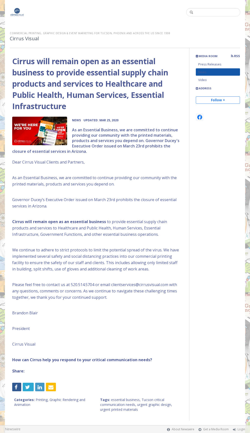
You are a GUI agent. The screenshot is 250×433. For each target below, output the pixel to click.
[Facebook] (200, 117)
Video (202, 80)
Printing (42, 399)
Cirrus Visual (24, 38)
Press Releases (209, 64)
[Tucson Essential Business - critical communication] (39, 131)
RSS (236, 56)
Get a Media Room (216, 429)
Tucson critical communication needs (132, 402)
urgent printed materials (119, 409)
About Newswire (183, 429)
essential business (125, 399)
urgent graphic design (154, 404)
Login (241, 429)
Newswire (13, 429)
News (202, 72)
